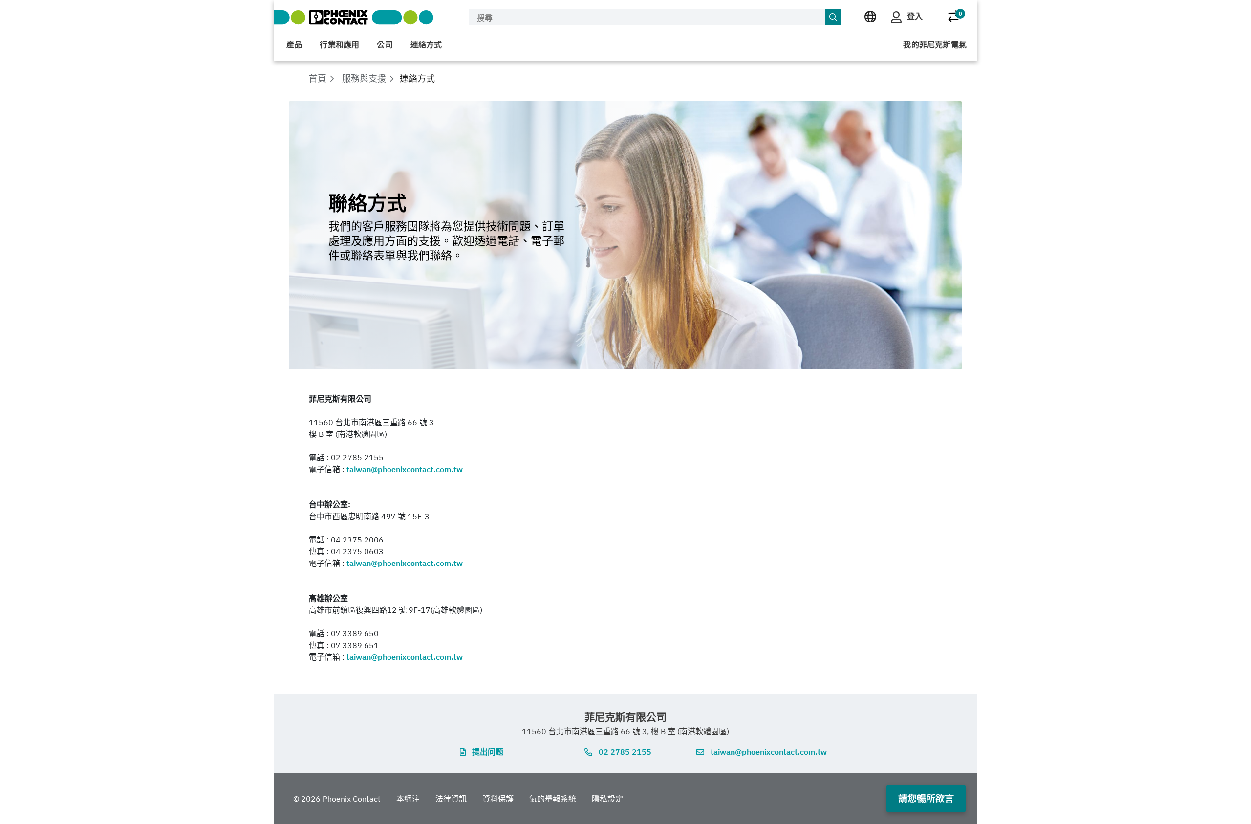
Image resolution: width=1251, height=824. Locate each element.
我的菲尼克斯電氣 (935, 44)
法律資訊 (451, 798)
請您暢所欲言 (926, 798)
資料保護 (498, 798)
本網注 (408, 798)
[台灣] (870, 16)
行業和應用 (339, 44)
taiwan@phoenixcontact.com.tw (404, 469)
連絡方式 (426, 44)
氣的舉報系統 (552, 798)
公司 (384, 44)
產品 (294, 44)
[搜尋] (833, 17)
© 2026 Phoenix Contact (337, 798)
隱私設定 (607, 798)
